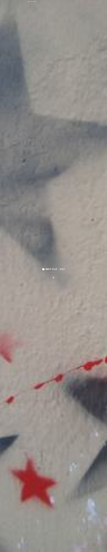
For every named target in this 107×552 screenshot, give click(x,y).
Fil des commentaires (53, 283)
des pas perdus (32, 1)
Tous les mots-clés (53, 272)
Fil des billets (53, 282)
